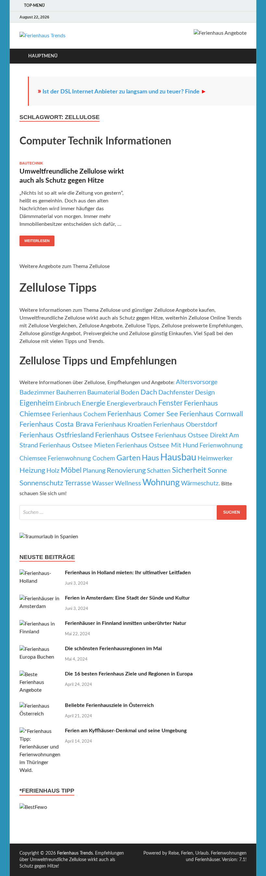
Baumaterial (103, 393)
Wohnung (161, 482)
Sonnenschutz (41, 483)
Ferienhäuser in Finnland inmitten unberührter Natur (125, 623)
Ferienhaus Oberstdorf (185, 424)
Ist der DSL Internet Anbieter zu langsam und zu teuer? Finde (124, 92)
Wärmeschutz (200, 484)
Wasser (103, 483)
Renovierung (126, 470)
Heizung (32, 470)
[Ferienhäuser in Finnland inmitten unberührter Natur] (39, 624)
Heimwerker (215, 458)
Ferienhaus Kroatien (123, 424)
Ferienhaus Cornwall (211, 414)
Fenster (170, 403)
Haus (150, 458)
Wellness (128, 483)
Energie (93, 403)
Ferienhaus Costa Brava (56, 424)
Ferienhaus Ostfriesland (56, 435)
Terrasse (78, 483)
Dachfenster (176, 392)
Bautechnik (31, 163)
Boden (130, 392)
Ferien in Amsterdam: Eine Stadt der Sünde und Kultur (127, 598)
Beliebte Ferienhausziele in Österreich (109, 705)
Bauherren (71, 392)
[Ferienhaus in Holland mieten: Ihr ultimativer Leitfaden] (39, 573)
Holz (52, 471)
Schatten (159, 471)
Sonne (217, 470)
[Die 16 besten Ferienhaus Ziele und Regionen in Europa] (39, 674)
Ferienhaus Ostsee (124, 435)
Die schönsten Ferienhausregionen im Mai (113, 648)
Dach (148, 392)
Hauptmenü (42, 56)
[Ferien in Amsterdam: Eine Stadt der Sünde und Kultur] (39, 598)
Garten (128, 458)
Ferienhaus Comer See (142, 414)
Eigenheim (36, 403)
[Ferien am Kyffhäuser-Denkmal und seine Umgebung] (39, 731)
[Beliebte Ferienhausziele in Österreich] (39, 706)
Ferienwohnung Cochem (81, 459)
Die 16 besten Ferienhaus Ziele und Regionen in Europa (129, 673)
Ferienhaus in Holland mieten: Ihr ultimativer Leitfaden (128, 572)
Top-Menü (34, 5)
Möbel (71, 470)
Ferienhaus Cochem (79, 414)
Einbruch (67, 403)
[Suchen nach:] (133, 512)
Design (205, 392)
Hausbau (178, 457)
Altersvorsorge (197, 382)
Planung (94, 471)
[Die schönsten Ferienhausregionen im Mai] (39, 649)
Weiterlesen (37, 241)
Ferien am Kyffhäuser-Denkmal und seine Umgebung (126, 730)
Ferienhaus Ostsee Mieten (77, 445)
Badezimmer (37, 392)
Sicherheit (189, 470)
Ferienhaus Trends (75, 853)
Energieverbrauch (132, 403)
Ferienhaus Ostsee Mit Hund (157, 445)
